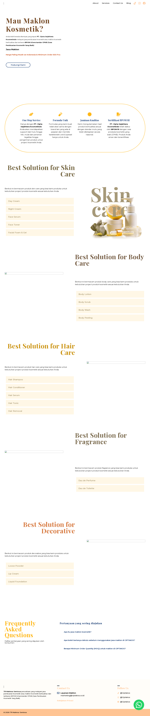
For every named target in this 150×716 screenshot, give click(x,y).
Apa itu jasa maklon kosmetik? (77, 632)
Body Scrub (85, 302)
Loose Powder (16, 566)
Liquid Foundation (17, 581)
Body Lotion (85, 294)
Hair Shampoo (15, 379)
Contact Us (118, 3)
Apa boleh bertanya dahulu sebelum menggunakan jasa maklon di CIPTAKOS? (99, 640)
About (95, 3)
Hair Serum (14, 395)
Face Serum (14, 217)
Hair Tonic (13, 403)
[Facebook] (144, 3)
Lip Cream (13, 574)
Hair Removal (15, 411)
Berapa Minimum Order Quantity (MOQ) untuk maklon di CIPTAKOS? (95, 648)
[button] (40, 201)
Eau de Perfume (87, 480)
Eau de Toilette (86, 488)
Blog (128, 3)
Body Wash (84, 310)
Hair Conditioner (16, 387)
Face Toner (14, 225)
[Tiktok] (134, 3)
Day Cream (14, 201)
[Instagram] (139, 3)
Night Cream (14, 209)
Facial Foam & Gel (17, 232)
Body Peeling (85, 318)
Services (105, 3)
